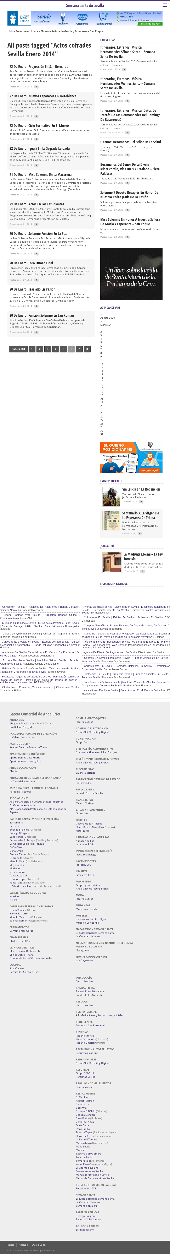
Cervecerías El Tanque (22, 840)
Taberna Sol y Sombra (88, 1153)
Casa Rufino (16, 836)
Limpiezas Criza (85, 875)
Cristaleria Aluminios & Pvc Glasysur (97, 752)
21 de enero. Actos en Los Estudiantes (37, 204)
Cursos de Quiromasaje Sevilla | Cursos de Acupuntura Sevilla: (40, 633)
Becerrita (15, 826)
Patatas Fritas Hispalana (90, 991)
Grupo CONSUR (85, 1073)
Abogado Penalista (20, 723)
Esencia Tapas (18, 854)
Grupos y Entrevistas (88, 885)
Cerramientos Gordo (21, 931)
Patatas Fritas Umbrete (89, 995)
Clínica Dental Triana (22, 954)
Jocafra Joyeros (84, 722)
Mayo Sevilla (17, 865)
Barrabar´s (16, 822)
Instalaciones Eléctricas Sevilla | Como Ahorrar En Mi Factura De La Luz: (124, 690)
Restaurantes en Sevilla (89, 1171)
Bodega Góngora (19, 833)
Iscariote (14, 896)
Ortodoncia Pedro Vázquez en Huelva (31, 958)
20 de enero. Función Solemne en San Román (42, 315)
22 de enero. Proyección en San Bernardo (39, 66)
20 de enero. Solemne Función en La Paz (38, 233)
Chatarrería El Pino (20, 941)
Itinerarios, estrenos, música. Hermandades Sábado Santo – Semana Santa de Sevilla (127, 52)
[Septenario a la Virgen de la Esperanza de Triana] (111, 529)
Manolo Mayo (17, 861)
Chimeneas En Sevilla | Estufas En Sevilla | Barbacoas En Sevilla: (123, 617)
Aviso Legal (39, 1245)
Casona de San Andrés (89, 823)
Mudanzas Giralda (86, 909)
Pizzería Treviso (85, 1035)
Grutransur (82, 813)
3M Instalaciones (85, 772)
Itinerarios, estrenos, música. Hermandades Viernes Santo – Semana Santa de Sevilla (127, 83)
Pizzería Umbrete (86, 1039)
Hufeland (15, 737)
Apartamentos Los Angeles (25, 761)
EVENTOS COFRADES (111, 481)
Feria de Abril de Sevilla (89, 793)
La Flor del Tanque (86, 1139)
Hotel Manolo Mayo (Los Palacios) (95, 827)
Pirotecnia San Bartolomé (90, 1025)
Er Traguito (16, 858)
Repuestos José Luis (87, 1053)
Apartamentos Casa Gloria (25, 757)
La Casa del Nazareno (22, 781)
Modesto (15, 868)
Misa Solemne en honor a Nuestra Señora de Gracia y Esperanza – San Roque (56, 31)
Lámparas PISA (84, 844)
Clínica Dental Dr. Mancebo (25, 951)
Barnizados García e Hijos (24, 972)
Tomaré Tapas (18, 879)
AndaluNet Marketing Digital (92, 732)
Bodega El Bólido (19, 829)
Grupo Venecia (18, 910)
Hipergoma (82, 950)
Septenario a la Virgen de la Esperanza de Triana (140, 515)
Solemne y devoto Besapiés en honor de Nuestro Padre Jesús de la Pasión (129, 194)
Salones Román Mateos (23, 920)
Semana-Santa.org (86, 1205)
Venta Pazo (16, 882)
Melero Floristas (85, 803)
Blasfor (14, 771)
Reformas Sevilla (85, 1077)
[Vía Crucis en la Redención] (111, 505)
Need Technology (86, 854)
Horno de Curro (19, 913)
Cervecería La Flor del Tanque (27, 843)
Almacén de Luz (85, 841)
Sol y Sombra (17, 872)
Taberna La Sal (18, 875)
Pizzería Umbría (85, 1042)
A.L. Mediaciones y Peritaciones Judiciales (100, 1015)
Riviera (13, 900)
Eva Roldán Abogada (21, 727)
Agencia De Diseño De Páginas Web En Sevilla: (110, 652)
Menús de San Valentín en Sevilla (95, 1178)
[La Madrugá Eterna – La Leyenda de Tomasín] (111, 572)
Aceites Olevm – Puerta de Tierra (28, 747)
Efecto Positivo (84, 981)
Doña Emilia (16, 851)
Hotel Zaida (82, 830)
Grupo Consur (84, 742)
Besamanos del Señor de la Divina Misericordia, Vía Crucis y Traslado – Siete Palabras (130, 169)
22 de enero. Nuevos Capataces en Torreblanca (43, 96)
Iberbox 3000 (83, 783)
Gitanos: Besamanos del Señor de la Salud (130, 142)
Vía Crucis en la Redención (141, 489)
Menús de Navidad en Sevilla (92, 1175)
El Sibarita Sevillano (21, 886)
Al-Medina (82, 1097)
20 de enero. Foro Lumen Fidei (31, 263)
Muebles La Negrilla (87, 922)
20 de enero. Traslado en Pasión (32, 289)
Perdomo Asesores (21, 791)
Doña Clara (16, 847)
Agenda (23, 1245)
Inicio (10, 1245)
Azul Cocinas (17, 968)
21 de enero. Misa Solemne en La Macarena (41, 174)
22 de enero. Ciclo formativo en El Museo (39, 125)
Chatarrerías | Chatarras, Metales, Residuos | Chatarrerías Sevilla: (40, 687)
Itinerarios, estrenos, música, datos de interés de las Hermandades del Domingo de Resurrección (130, 115)
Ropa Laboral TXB (86, 1188)
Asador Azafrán (85, 1100)
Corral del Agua (85, 1122)
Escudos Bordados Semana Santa (95, 933)
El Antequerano (85, 1229)
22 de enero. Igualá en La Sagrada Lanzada (40, 148)
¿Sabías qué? (107, 546)
